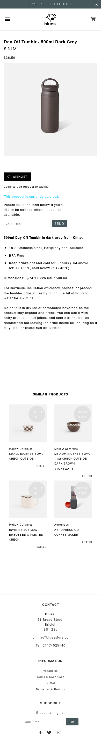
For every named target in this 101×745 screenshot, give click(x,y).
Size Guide (51, 683)
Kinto (10, 48)
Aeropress (61, 524)
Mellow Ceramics (21, 449)
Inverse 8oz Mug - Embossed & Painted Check (26, 534)
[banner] (50, 19)
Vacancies (50, 671)
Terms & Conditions (50, 677)
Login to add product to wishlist (26, 186)
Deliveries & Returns (50, 689)
